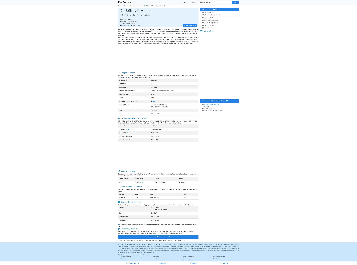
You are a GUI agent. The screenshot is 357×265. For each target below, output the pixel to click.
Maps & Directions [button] (190, 25)
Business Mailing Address (210, 23)
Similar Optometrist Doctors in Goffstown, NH (215, 101)
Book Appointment (208, 25)
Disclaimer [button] (193, 263)
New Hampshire (137, 6)
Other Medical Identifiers (210, 20)
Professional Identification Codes (212, 15)
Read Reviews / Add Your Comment (158, 237)
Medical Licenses (208, 17)
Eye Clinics (124, 259)
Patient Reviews (207, 28)
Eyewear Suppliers (188, 259)
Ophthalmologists (126, 256)
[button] (154, 101)
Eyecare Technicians (188, 256)
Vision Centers (156, 259)
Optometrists (155, 256)
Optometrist (127, 6)
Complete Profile (208, 12)
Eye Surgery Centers (219, 256)
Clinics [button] (192, 2)
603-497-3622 (125, 25)
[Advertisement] (158, 58)
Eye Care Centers (218, 259)
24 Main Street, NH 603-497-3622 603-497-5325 (213, 107)
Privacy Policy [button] (224, 263)
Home (120, 6)
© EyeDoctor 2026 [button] (132, 263)
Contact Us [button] (163, 263)
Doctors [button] (183, 2)
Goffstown (147, 6)
